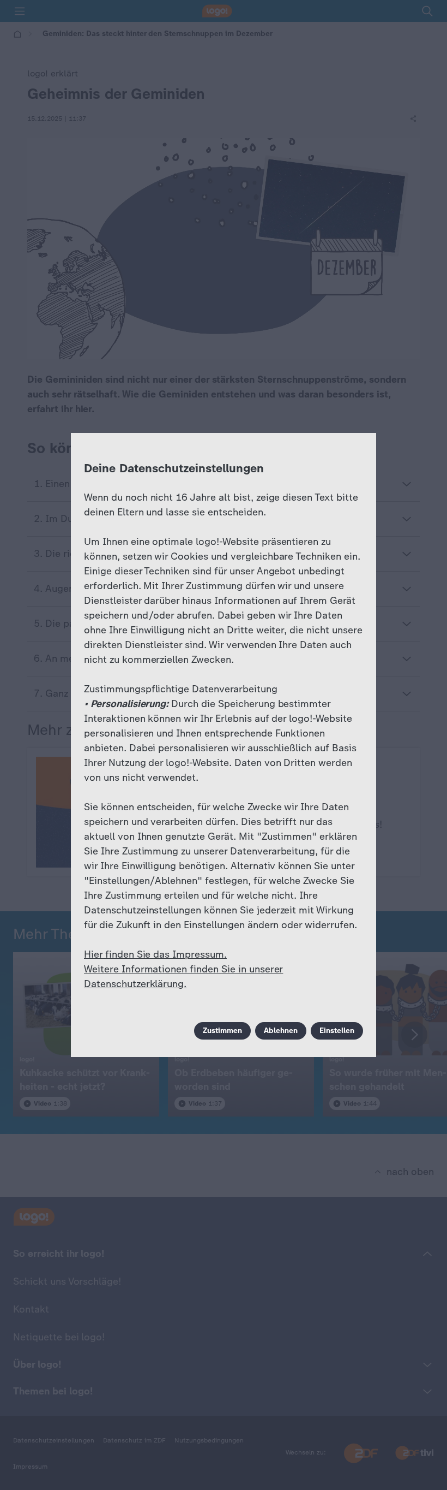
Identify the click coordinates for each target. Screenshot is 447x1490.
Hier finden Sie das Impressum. (155, 954)
